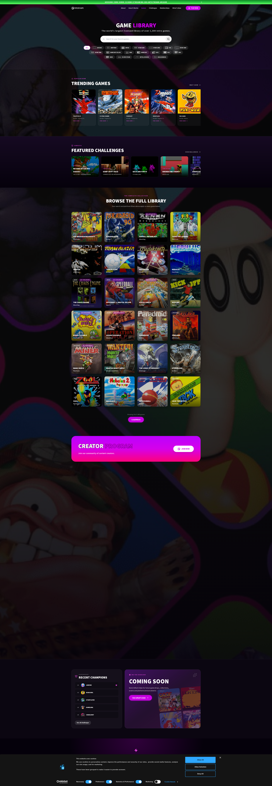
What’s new (194, 85)
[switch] (109, 781)
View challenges (191, 152)
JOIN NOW (185, 449)
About (123, 8)
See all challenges (83, 723)
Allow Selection (200, 767)
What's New (176, 8)
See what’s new (139, 698)
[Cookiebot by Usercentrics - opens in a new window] (62, 781)
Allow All (200, 760)
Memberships (164, 8)
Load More (136, 419)
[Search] (168, 39)
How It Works (133, 8)
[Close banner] (220, 757)
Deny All (200, 774)
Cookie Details (170, 782)
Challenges (153, 8)
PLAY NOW (194, 8)
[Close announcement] (201, 2)
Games (143, 8)
